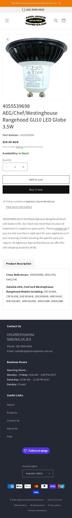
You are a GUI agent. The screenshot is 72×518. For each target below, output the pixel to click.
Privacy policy (54, 505)
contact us (60, 228)
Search (11, 404)
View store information (19, 206)
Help (9, 436)
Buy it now (36, 189)
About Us (12, 428)
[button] (7, 20)
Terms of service (54, 499)
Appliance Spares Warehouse (30, 499)
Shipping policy (37, 505)
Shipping (19, 147)
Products (12, 412)
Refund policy (21, 505)
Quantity (7, 159)
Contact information (37, 510)
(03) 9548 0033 (35, 9)
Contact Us (13, 420)
